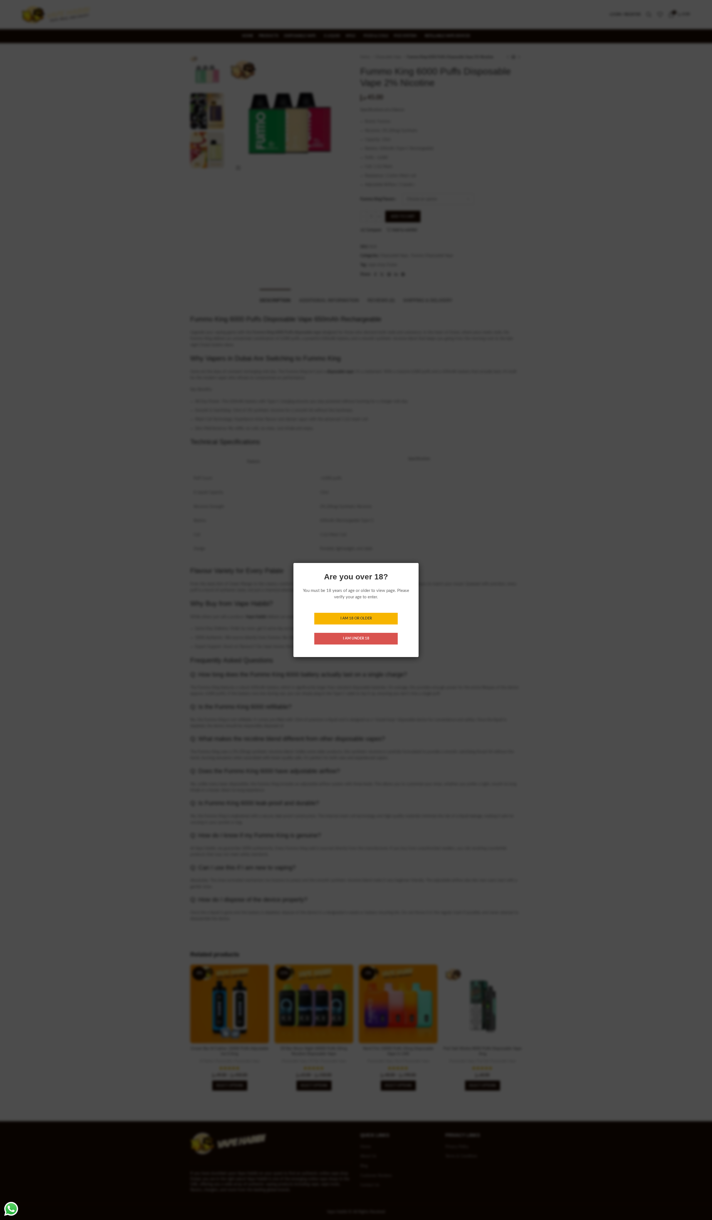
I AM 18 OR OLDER (356, 618)
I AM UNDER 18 (356, 638)
